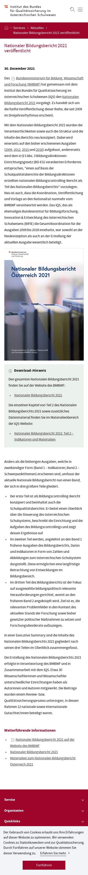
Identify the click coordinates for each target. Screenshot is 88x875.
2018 (39, 150)
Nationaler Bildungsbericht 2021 (38, 395)
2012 (17, 150)
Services (19, 28)
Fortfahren (44, 865)
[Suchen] (72, 9)
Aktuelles (37, 28)
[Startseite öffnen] (6, 30)
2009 (8, 150)
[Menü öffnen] (80, 9)
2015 (25, 150)
